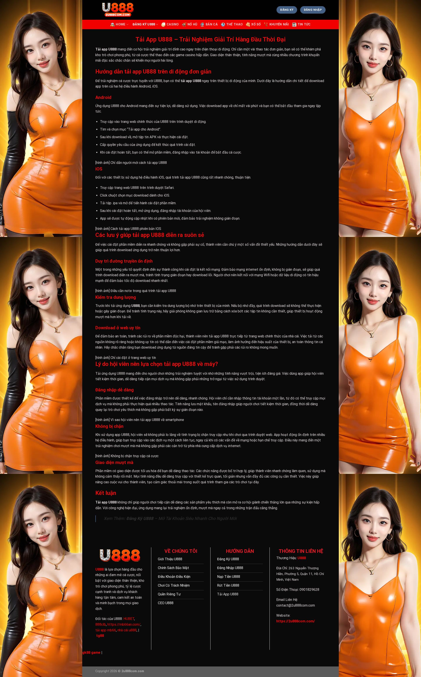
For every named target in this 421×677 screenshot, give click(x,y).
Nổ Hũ (192, 24)
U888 (99, 569)
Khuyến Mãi (279, 24)
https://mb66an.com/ (124, 624)
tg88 (100, 636)
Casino (173, 24)
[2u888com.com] (117, 10)
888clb (100, 624)
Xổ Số (256, 24)
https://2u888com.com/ (295, 621)
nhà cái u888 (127, 630)
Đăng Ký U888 (144, 24)
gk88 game (91, 652)
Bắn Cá (212, 24)
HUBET (128, 619)
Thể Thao (234, 24)
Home (120, 24)
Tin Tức (304, 24)
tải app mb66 (105, 630)
